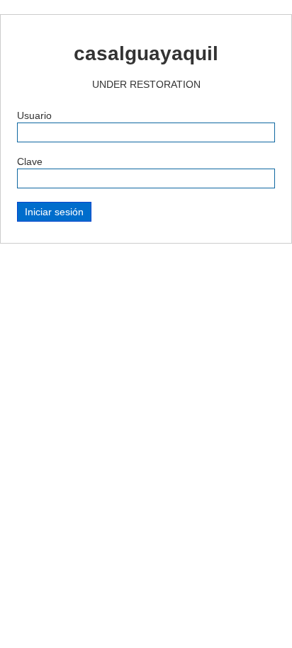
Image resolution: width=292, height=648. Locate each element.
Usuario (34, 115)
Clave (30, 161)
